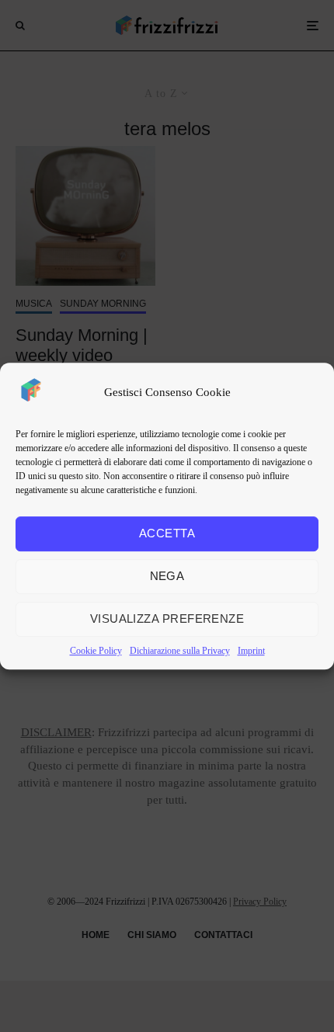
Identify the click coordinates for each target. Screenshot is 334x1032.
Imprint (251, 650)
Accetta (167, 533)
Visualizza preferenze (167, 618)
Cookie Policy (96, 650)
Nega (167, 575)
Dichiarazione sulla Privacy (180, 650)
